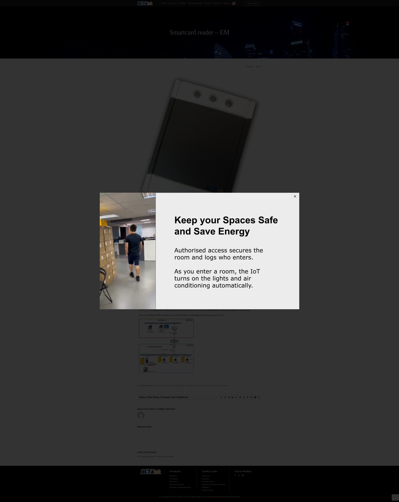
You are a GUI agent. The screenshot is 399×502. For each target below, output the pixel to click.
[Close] (295, 196)
